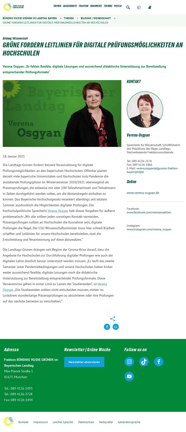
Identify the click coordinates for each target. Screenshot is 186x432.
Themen (57, 6)
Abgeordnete (70, 6)
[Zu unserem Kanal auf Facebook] (158, 361)
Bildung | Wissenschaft (96, 18)
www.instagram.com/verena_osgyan (149, 229)
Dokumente (96, 6)
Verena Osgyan (58, 211)
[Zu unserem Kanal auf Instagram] (129, 361)
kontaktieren (116, 329)
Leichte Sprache (139, 7)
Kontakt (23, 422)
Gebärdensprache (149, 7)
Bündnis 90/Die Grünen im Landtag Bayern (30, 18)
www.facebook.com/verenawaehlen (149, 212)
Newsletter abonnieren (84, 362)
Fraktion (83, 6)
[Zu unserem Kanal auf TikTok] (144, 361)
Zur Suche (128, 7)
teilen (107, 329)
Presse (118, 6)
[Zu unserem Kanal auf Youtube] (129, 376)
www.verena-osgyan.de (143, 193)
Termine (108, 6)
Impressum (40, 422)
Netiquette (106, 422)
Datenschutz (86, 422)
